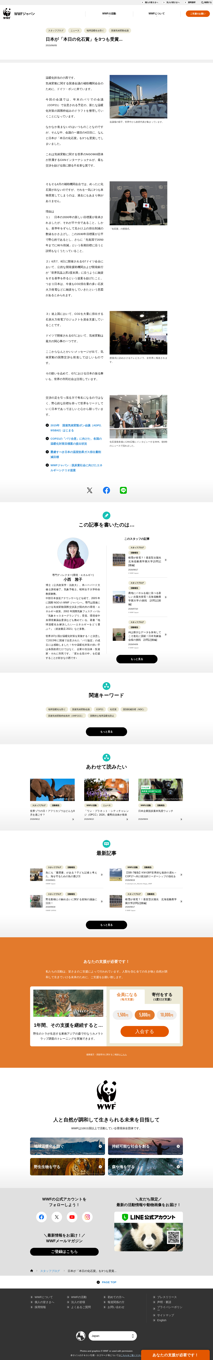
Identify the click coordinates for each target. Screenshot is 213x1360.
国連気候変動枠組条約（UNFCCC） (66, 715)
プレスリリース (167, 1297)
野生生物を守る (69, 1170)
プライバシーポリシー (169, 1309)
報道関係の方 (116, 1302)
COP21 (99, 709)
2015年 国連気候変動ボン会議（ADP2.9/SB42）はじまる (76, 428)
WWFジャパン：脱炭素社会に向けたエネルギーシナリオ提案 (76, 468)
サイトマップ (165, 1315)
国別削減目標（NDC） (134, 709)
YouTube (72, 1217)
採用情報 (40, 1307)
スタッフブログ (55, 30)
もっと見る (137, 659)
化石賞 (113, 709)
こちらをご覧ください (132, 1355)
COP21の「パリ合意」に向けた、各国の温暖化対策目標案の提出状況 (76, 441)
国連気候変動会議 (120, 30)
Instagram (87, 1217)
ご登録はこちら (64, 1251)
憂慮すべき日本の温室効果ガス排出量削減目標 (76, 454)
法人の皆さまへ (173, 2)
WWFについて (157, 13)
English (161, 1320)
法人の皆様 (78, 1302)
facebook (106, 490)
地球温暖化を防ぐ (95, 30)
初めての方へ (116, 1297)
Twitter (89, 490)
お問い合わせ (116, 1307)
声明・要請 (164, 1302)
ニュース (75, 30)
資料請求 (192, 2)
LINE (123, 490)
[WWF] (31, 1270)
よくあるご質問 (81, 1307)
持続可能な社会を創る (147, 1149)
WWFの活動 (109, 13)
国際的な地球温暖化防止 (102, 715)
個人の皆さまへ (151, 2)
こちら (124, 1054)
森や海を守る (147, 1170)
